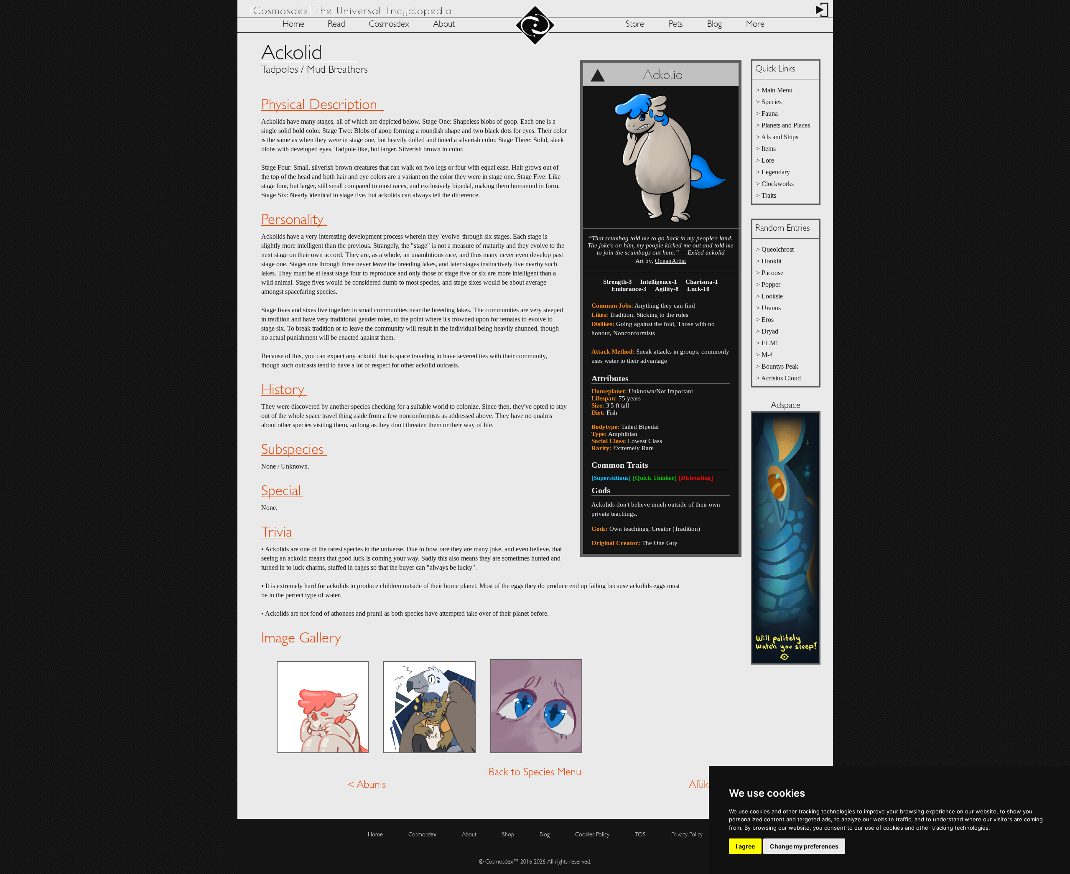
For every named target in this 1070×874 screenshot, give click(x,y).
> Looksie (769, 296)
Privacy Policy (687, 835)
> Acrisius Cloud (778, 378)
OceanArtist (670, 260)
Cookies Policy (592, 835)
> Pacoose (769, 272)
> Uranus (768, 307)
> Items (766, 148)
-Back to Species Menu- (535, 773)
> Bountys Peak (777, 366)
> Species (769, 101)
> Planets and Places (783, 125)
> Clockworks (775, 183)
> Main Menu (774, 90)
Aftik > (703, 785)
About (444, 25)
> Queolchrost (775, 249)
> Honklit (769, 261)
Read (336, 25)
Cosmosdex (389, 25)
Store (635, 25)
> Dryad (767, 331)
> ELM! (767, 343)
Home (293, 25)
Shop (508, 835)
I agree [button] (745, 846)
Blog (714, 25)
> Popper (768, 284)
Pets (676, 25)
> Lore (765, 160)
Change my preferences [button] (804, 846)
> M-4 (764, 354)
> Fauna (767, 113)
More (755, 25)
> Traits (766, 195)
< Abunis (366, 785)
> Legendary (773, 172)
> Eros (765, 319)
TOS (640, 835)
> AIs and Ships (777, 136)
